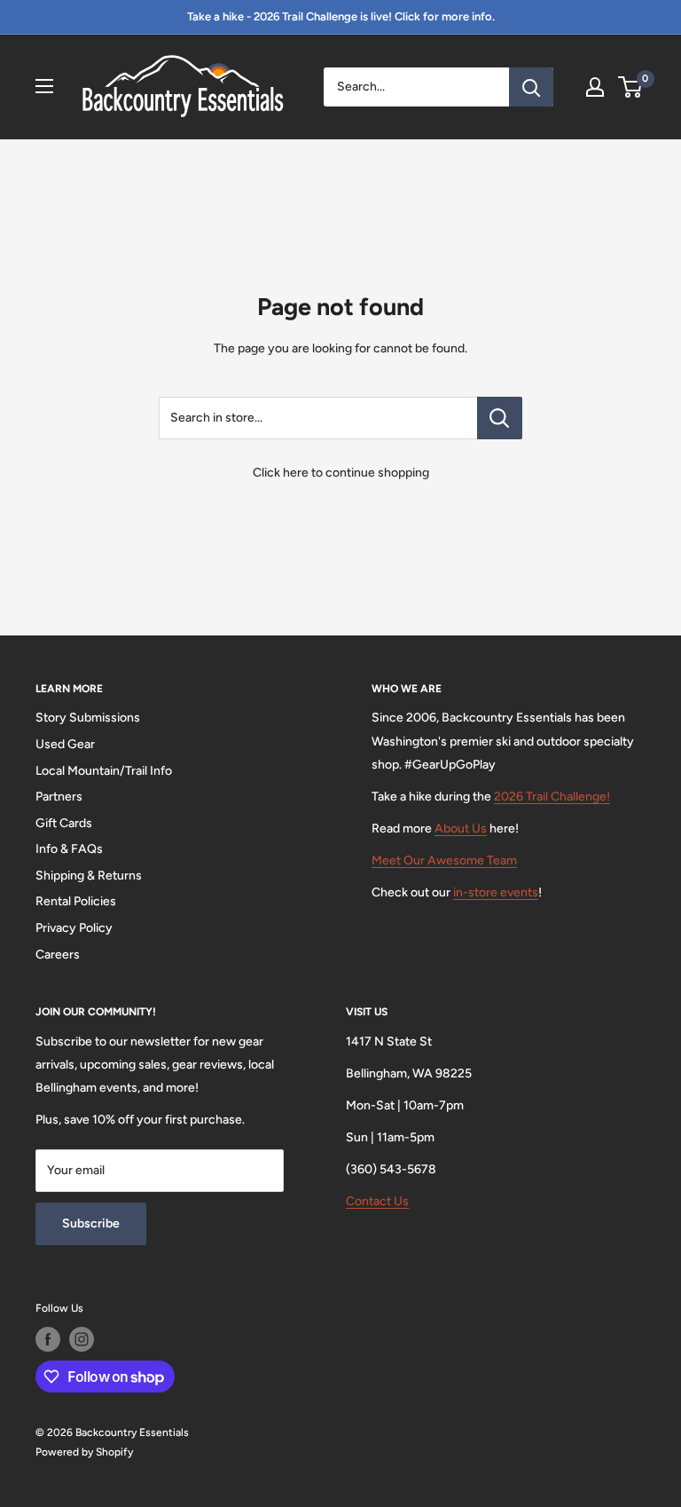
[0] (631, 87)
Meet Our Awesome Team (444, 860)
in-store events (495, 892)
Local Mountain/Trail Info (103, 770)
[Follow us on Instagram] (81, 1339)
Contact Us (377, 1201)
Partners (58, 796)
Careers (57, 954)
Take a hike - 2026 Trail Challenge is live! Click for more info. (341, 16)
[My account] (595, 87)
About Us (460, 828)
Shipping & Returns (88, 875)
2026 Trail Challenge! (552, 796)
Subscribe (91, 1223)
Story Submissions (87, 717)
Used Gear (65, 744)
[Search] (531, 87)
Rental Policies (75, 901)
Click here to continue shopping (341, 472)
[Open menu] (44, 86)
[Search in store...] (499, 418)
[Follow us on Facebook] (47, 1339)
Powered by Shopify (84, 1452)
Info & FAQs (69, 848)
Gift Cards (63, 823)
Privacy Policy (74, 927)
